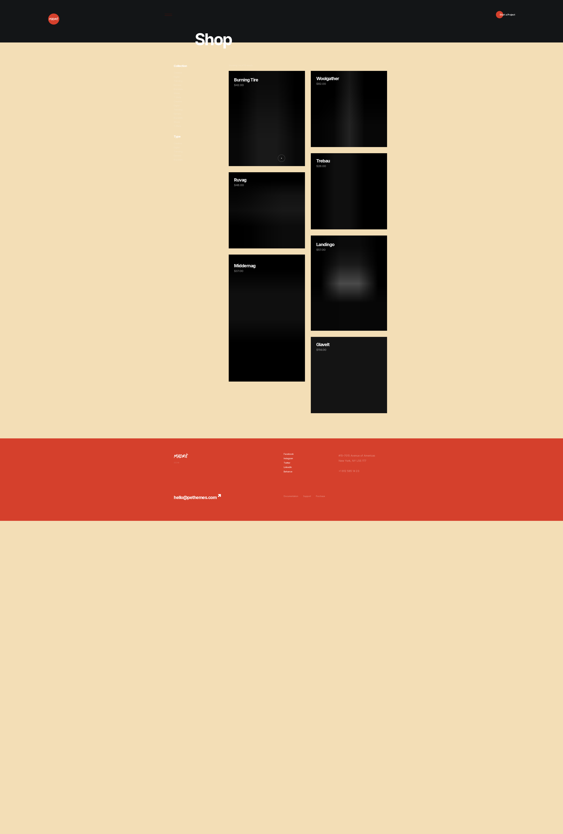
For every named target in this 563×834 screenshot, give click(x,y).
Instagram (288, 458)
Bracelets (178, 89)
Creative (178, 72)
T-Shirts (177, 97)
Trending (178, 81)
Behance (288, 471)
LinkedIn (288, 467)
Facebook (289, 454)
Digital (177, 77)
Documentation (291, 496)
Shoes (177, 93)
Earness (177, 85)
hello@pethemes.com (195, 497)
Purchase (320, 496)
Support (307, 496)
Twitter (287, 463)
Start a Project (507, 14)
